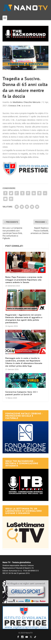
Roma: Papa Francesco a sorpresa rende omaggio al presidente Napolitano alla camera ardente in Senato (23, 279)
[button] (25, 33)
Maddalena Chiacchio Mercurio (26, 102)
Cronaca (12, 105)
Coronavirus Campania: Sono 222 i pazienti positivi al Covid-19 (21, 393)
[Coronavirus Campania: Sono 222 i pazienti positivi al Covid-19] (25, 380)
